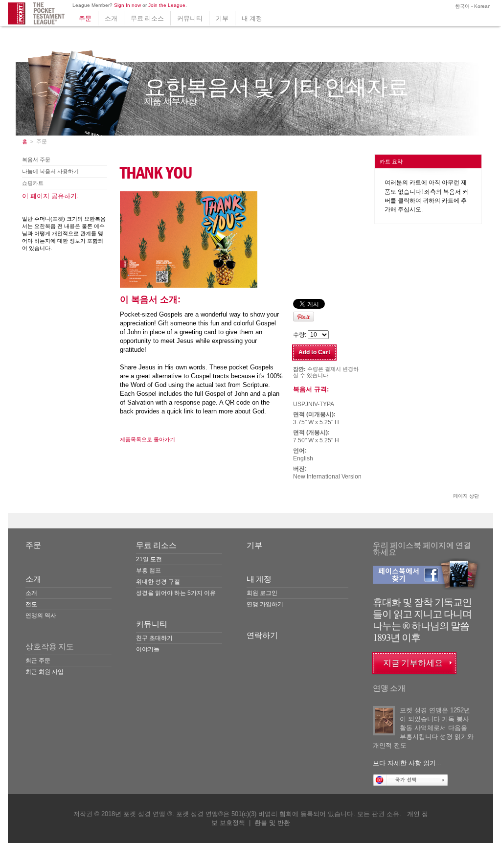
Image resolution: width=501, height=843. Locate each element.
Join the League (166, 5)
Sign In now (127, 5)
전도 (31, 604)
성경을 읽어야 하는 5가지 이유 (176, 593)
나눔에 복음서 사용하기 (50, 171)
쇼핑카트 (33, 183)
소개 (111, 18)
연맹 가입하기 (265, 604)
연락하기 (262, 635)
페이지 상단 (466, 496)
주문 (85, 18)
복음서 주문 (36, 159)
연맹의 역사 (40, 615)
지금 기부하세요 (413, 663)
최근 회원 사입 (44, 671)
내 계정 (252, 18)
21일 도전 (149, 559)
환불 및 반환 (272, 822)
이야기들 (147, 649)
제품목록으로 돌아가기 (147, 439)
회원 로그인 (262, 593)
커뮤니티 (190, 18)
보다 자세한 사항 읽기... (407, 763)
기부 (222, 18)
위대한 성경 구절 (158, 581)
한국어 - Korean (472, 6)
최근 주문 (37, 660)
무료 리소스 (147, 18)
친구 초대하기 (154, 638)
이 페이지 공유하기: (50, 196)
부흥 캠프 (148, 570)
